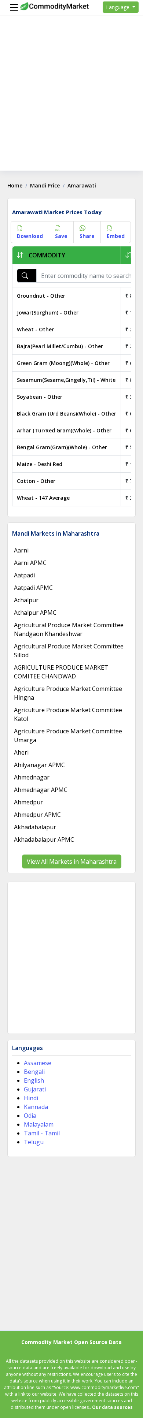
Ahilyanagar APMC (39, 765)
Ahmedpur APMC (37, 815)
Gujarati (35, 1089)
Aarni (21, 550)
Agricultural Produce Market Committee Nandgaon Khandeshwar (69, 629)
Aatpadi (24, 575)
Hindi (31, 1098)
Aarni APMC (30, 563)
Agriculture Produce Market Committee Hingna (68, 693)
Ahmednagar (32, 777)
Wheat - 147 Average (43, 497)
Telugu (34, 1142)
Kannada (36, 1107)
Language (118, 7)
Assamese (37, 1063)
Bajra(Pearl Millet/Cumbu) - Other (60, 346)
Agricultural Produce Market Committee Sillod (69, 650)
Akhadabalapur (35, 827)
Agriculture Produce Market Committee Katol (68, 714)
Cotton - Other (36, 480)
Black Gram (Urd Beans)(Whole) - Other (66, 413)
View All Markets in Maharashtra (72, 861)
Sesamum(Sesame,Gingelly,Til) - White (66, 379)
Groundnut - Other (41, 295)
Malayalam (39, 1124)
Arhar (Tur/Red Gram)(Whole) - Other (64, 430)
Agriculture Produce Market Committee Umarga (68, 735)
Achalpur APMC (35, 612)
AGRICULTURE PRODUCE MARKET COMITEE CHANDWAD (61, 671)
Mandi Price (45, 185)
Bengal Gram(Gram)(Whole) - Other (62, 447)
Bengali (34, 1072)
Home (14, 185)
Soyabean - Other (39, 396)
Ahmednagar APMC (40, 790)
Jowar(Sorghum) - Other (47, 312)
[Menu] (12, 7)
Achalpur (26, 600)
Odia (30, 1116)
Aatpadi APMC (33, 588)
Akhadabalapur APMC (44, 839)
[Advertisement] (71, 99)
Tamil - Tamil (42, 1133)
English (34, 1080)
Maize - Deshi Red (39, 464)
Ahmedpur (28, 802)
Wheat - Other (35, 329)
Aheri (21, 752)
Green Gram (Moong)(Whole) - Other (63, 363)
